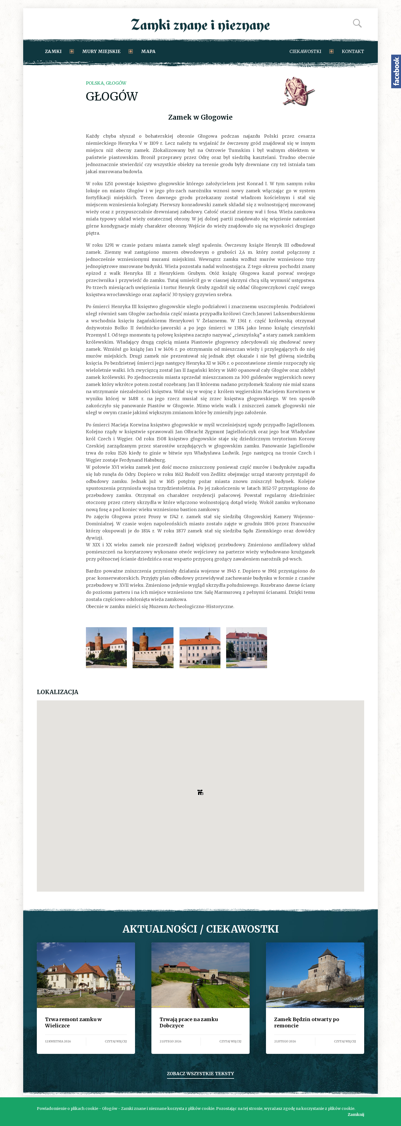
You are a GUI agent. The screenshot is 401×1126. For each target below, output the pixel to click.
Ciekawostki (305, 51)
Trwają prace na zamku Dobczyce (200, 975)
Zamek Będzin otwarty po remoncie (315, 975)
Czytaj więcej (116, 1041)
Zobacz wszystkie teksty (200, 1073)
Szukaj (357, 23)
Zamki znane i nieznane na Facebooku (396, 71)
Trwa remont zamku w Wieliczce (86, 975)
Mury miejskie (101, 51)
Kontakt (353, 51)
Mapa (148, 51)
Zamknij (356, 1114)
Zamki (53, 51)
